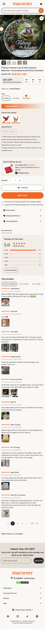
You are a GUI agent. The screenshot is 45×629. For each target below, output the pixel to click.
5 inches (26, 98)
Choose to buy (23, 173)
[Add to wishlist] (41, 18)
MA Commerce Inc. (26, 623)
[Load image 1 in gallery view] (4, 63)
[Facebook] (7, 616)
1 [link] (12, 523)
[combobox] (22, 10)
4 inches (16, 98)
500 (32, 523)
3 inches (6, 98)
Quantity (4, 180)
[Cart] (41, 3)
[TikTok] (27, 616)
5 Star (23, 284)
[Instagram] (17, 616)
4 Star (36, 284)
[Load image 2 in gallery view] (9, 63)
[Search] (41, 10)
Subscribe (39, 561)
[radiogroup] (22, 119)
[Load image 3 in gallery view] (14, 63)
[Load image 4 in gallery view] (20, 63)
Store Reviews (6, 230)
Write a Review (11, 270)
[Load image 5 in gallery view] (25, 63)
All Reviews (9, 284)
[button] (22, 112)
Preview (24, 187)
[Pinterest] (37, 616)
